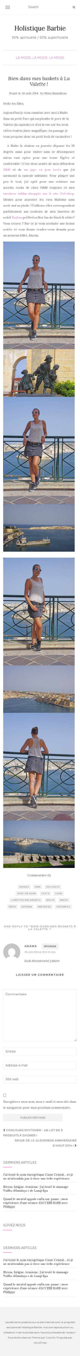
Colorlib (50, 1337)
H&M (6, 170)
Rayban (17, 217)
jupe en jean (26, 893)
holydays (53, 886)
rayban (27, 906)
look (58, 893)
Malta (50, 900)
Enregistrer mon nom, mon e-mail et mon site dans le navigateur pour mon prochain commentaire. (39, 1105)
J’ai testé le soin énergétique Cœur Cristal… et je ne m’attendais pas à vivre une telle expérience (38, 1176)
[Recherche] (74, 7)
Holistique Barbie (40, 28)
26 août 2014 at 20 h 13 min (40, 952)
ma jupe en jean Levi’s (42, 170)
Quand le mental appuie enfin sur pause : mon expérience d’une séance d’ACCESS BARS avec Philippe (35, 1203)
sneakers (44, 906)
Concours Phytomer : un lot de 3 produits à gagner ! (33, 1133)
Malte (64, 900)
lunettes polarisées (26, 900)
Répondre (50, 946)
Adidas (24, 886)
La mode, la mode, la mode (40, 58)
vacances (63, 906)
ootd (12, 906)
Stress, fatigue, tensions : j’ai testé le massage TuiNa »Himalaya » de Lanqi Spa (35, 1189)
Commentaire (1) (39, 875)
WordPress (40, 1342)
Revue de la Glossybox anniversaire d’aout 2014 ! (46, 1143)
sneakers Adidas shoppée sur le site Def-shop (38, 193)
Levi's (45, 893)
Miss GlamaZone (55, 93)
